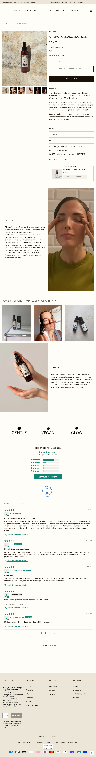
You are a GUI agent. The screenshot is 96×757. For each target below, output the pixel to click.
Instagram (53, 686)
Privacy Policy (48, 745)
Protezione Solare (79, 694)
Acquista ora (71, 79)
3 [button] (49, 633)
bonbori (52, 32)
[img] (9, 510)
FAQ (50, 140)
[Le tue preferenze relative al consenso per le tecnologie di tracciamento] (92, 753)
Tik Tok (52, 694)
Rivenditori (30, 690)
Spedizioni (29, 698)
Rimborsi (29, 701)
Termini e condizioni (33, 705)
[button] (54, 55)
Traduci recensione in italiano (17, 534)
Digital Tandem (72, 742)
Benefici (53, 128)
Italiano (41, 736)
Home (4, 24)
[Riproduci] (24, 58)
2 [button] (45, 633)
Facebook (52, 690)
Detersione (77, 686)
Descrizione (54, 88)
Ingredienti (54, 134)
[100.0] (47, 490)
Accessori (76, 698)
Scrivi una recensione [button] (48, 477)
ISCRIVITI (16, 715)
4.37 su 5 (54, 452)
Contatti (29, 686)
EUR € (54, 736)
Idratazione (77, 690)
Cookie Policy (48, 748)
